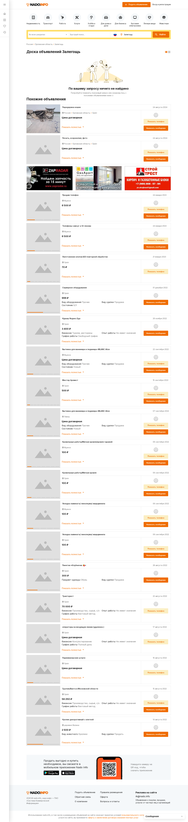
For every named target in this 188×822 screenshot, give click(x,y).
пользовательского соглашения (135, 815)
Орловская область (44, 44)
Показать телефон (156, 121)
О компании (81, 801)
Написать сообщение (156, 128)
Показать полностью (72, 127)
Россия (29, 44)
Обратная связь (83, 797)
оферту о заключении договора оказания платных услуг (113, 817)
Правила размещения (111, 792)
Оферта (104, 797)
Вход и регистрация (162, 4)
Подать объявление (85, 792)
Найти (162, 34)
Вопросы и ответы (109, 801)
